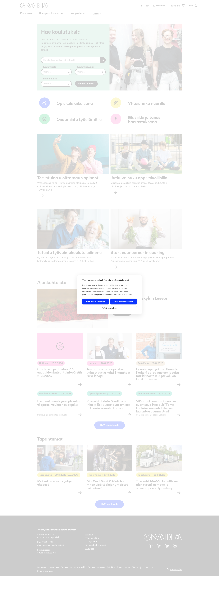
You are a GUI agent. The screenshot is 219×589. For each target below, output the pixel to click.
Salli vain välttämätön (123, 302)
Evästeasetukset (109, 308)
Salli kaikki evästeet (95, 302)
